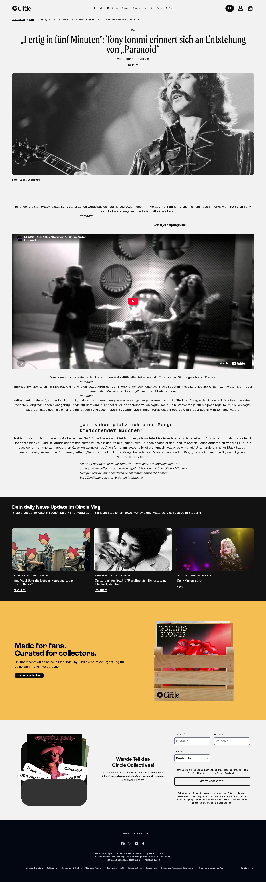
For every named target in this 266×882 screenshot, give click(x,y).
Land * (178, 751)
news (180, 586)
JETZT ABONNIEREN (212, 781)
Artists (99, 8)
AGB (122, 868)
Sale (169, 8)
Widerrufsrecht (94, 868)
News (31, 19)
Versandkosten (34, 868)
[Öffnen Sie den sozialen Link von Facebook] (122, 843)
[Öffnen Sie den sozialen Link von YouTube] (136, 843)
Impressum (151, 868)
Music (111, 8)
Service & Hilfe (72, 868)
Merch (125, 8)
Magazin (138, 8)
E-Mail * (179, 734)
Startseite (18, 19)
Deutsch (245, 868)
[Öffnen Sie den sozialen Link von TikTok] (143, 843)
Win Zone (156, 8)
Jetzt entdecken (29, 675)
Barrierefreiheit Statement (178, 868)
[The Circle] (21, 8)
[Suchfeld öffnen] (229, 8)
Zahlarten (52, 868)
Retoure (112, 868)
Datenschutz (135, 868)
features (20, 590)
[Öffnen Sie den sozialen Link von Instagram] (129, 843)
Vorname (218, 734)
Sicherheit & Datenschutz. (216, 803)
